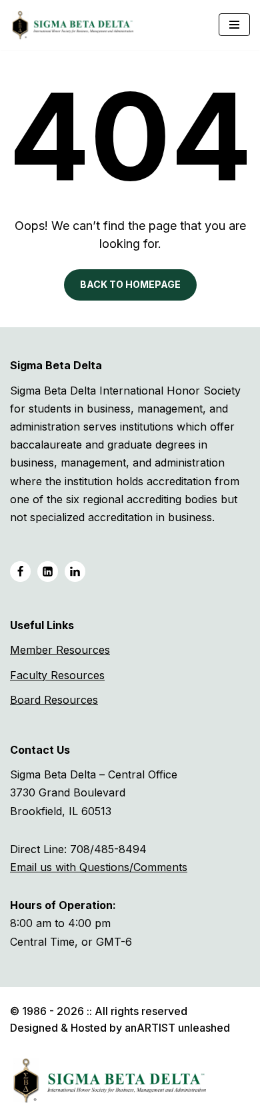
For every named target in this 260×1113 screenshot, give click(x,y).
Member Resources (60, 649)
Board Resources (54, 699)
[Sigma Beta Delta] (76, 25)
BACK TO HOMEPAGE (130, 284)
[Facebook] (20, 571)
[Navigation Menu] (234, 24)
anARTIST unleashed (177, 1027)
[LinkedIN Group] (75, 571)
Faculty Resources (57, 675)
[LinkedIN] (47, 571)
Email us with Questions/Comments (98, 867)
